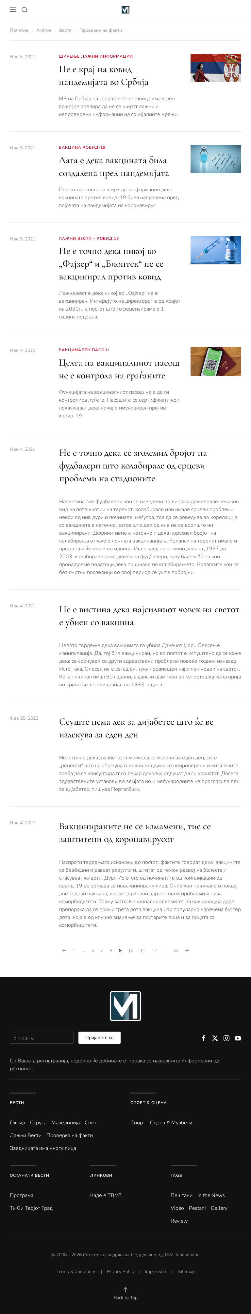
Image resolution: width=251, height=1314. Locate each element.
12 (154, 950)
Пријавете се (99, 1038)
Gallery (219, 1208)
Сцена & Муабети (171, 1122)
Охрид (17, 1122)
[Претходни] (64, 950)
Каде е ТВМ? (105, 1195)
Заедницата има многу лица (43, 1148)
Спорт (137, 1122)
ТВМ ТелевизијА (181, 1255)
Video (177, 1208)
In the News (211, 1195)
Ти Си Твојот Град (31, 1208)
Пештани (181, 1195)
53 (175, 950)
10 (130, 950)
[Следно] (187, 950)
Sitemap (186, 1271)
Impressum (156, 1271)
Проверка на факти (69, 1135)
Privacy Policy (121, 1271)
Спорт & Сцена (148, 1102)
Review (179, 1221)
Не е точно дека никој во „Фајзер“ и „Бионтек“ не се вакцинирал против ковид (111, 263)
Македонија (65, 1122)
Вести (17, 1102)
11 (142, 950)
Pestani (197, 1208)
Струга (38, 1122)
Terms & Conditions (76, 1271)
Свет (90, 1122)
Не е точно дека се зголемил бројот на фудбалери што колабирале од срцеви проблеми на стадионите (133, 465)
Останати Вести (29, 1175)
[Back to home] (126, 10)
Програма (21, 1195)
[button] (13, 10)
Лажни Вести (26, 1135)
